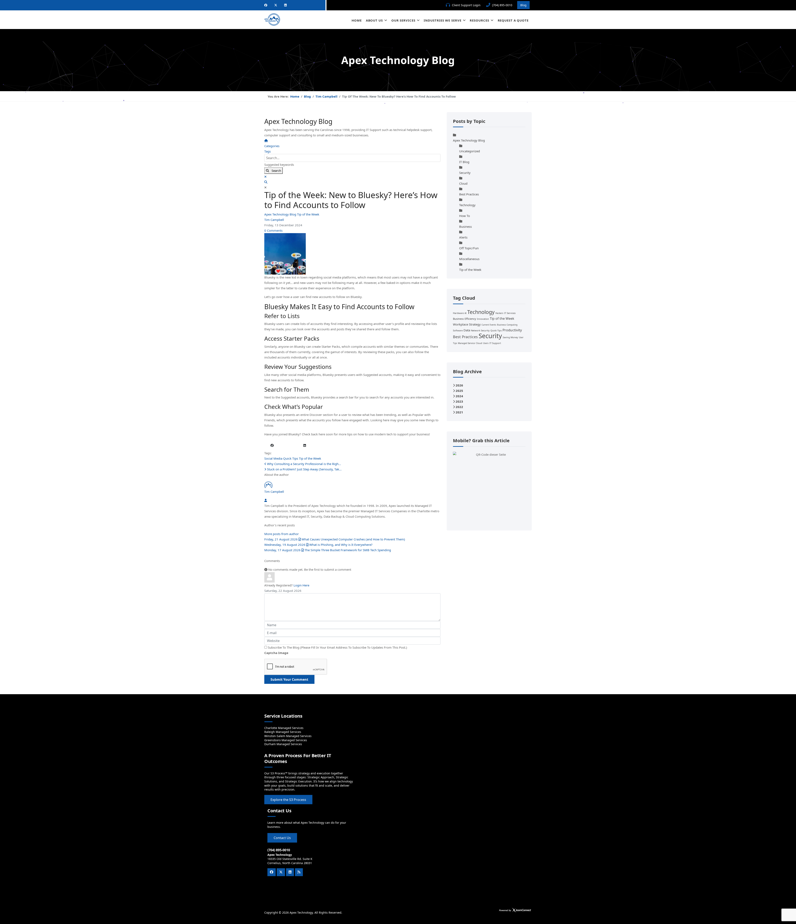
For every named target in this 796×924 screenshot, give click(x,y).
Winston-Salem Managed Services (288, 736)
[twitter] (275, 5)
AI (465, 313)
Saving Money (510, 337)
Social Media (273, 458)
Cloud (463, 183)
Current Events (489, 324)
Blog (523, 5)
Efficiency (470, 319)
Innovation (483, 318)
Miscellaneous (469, 259)
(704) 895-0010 (502, 5)
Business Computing (507, 324)
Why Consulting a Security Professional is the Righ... (303, 464)
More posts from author (281, 534)
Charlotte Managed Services (283, 728)
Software (458, 330)
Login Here (301, 585)
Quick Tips (290, 458)
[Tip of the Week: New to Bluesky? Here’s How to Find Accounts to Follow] (352, 254)
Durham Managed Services (283, 744)
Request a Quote (513, 20)
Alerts (463, 237)
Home (357, 20)
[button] (352, 182)
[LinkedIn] (285, 5)
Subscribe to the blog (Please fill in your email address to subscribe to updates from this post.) (337, 647)
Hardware (458, 313)
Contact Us (282, 838)
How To (464, 216)
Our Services (403, 20)
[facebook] (265, 5)
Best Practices (469, 194)
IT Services (510, 313)
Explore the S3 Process (288, 799)
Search (275, 170)
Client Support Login (466, 5)
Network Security (480, 330)
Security (465, 173)
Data (467, 330)
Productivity (512, 330)
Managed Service (466, 343)
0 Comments (273, 230)
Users (486, 343)
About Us (374, 20)
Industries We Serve (442, 20)
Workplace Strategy (467, 324)
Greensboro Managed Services (285, 740)
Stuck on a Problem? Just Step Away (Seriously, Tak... (304, 469)
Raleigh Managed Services (282, 732)
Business (465, 226)
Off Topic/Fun (469, 248)
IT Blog (464, 162)
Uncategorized (469, 151)
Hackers (499, 313)
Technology (467, 205)
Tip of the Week (308, 214)
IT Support (495, 343)
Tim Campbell (274, 220)
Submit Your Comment (289, 679)
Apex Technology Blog (280, 214)
